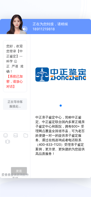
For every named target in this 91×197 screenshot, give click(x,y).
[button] (61, 106)
